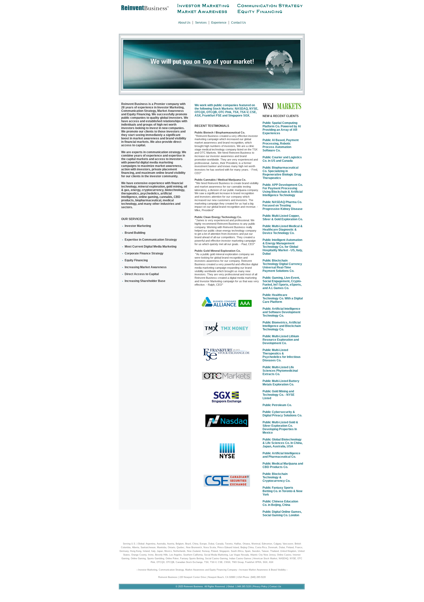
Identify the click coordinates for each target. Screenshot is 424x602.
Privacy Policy (260, 586)
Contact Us (238, 22)
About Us (184, 22)
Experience (218, 22)
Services (201, 22)
